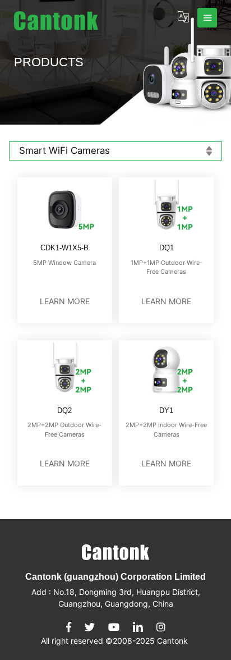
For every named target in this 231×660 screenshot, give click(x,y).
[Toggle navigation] (207, 17)
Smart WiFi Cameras (64, 150)
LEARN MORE (65, 301)
